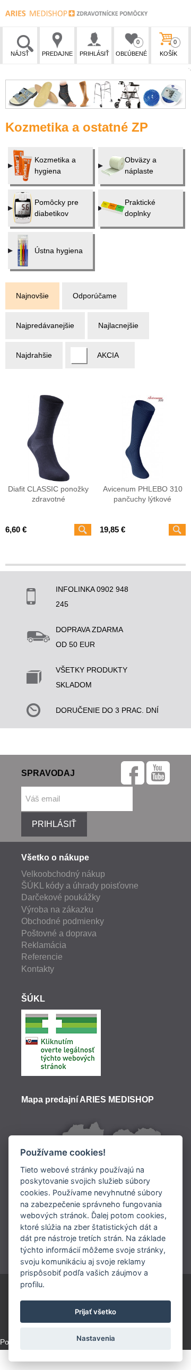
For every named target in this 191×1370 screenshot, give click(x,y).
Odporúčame (95, 295)
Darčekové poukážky (60, 897)
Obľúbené (131, 48)
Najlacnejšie (118, 325)
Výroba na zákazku (57, 909)
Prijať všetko (95, 1311)
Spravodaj (48, 773)
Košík (168, 48)
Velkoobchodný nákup (63, 873)
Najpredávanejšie (45, 325)
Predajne (57, 53)
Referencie (42, 956)
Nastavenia (95, 1338)
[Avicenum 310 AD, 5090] (143, 438)
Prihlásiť (94, 53)
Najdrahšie (34, 355)
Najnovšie (32, 295)
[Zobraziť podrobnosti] (82, 530)
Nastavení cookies (31, 1364)
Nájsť (20, 53)
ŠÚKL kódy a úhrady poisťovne (79, 885)
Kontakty (37, 968)
